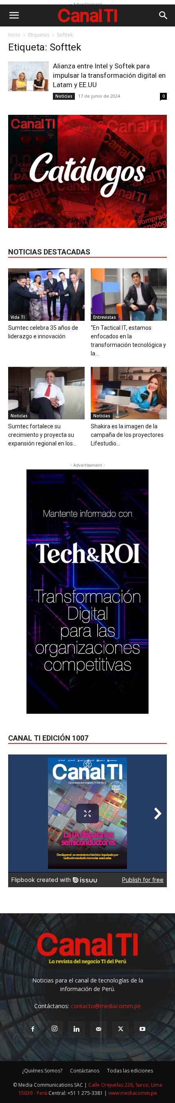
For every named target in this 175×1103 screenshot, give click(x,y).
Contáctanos (84, 1070)
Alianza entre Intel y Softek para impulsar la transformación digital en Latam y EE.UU (109, 75)
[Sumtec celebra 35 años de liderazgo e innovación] (46, 294)
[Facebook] (32, 1029)
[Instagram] (54, 1029)
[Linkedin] (76, 1029)
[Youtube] (142, 1029)
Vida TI (18, 317)
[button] (14, 15)
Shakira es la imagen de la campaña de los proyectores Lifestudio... (127, 435)
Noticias (63, 96)
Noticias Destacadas (49, 252)
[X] (120, 1029)
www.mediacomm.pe (132, 1093)
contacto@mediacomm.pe (106, 1006)
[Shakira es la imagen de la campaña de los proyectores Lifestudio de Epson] (129, 393)
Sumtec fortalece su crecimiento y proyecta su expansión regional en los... (42, 435)
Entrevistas (104, 317)
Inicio (14, 34)
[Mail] (98, 1029)
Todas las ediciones (130, 1070)
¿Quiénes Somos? (42, 1070)
